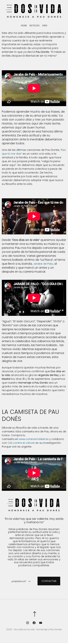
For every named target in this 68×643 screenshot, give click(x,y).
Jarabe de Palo (43, 264)
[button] (20, 581)
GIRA (44, 25)
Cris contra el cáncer (21, 443)
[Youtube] (40, 622)
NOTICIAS (35, 25)
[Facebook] (34, 622)
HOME (24, 25)
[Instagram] (27, 622)
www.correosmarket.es (34, 439)
